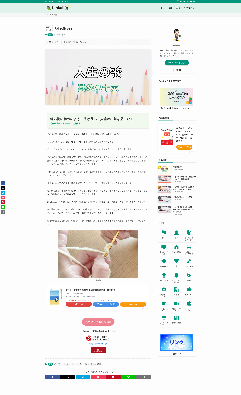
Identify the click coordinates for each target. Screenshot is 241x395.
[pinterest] (181, 1)
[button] (52, 377)
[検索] (194, 1)
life (73, 364)
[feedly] (184, 1)
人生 (59, 364)
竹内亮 (79, 364)
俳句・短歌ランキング (98, 344)
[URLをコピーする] (143, 377)
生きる (66, 364)
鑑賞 (50, 35)
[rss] (187, 1)
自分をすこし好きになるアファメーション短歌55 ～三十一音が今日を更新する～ (184, 134)
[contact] (191, 1)
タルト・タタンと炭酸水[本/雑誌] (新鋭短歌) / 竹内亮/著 (90, 290)
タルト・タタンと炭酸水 (93, 364)
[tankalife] (59, 8)
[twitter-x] (177, 1)
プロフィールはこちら (176, 63)
